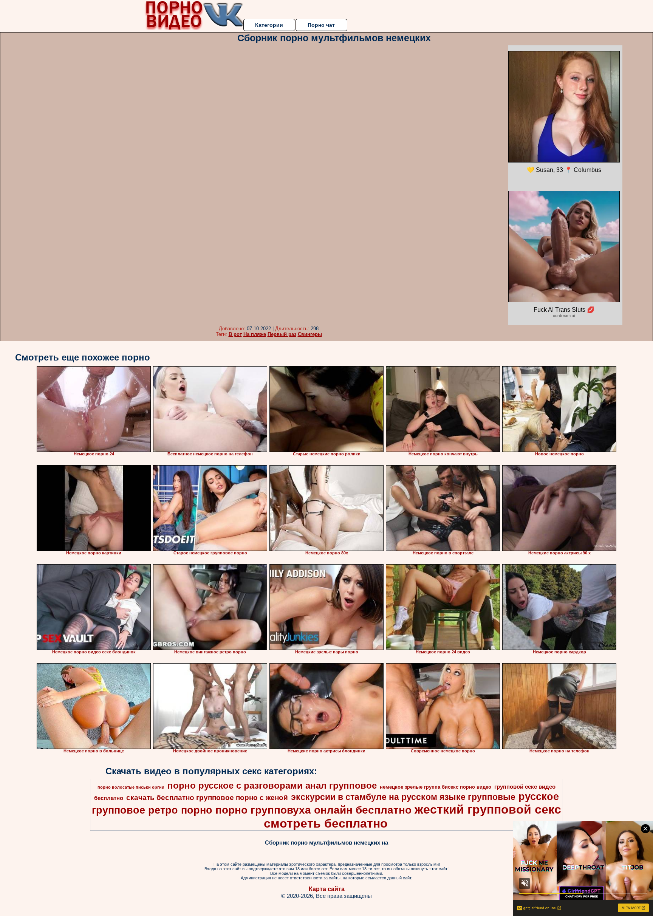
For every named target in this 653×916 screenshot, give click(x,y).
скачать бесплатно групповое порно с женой (207, 798)
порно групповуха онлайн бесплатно (313, 810)
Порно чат (321, 25)
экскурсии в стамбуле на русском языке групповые (403, 797)
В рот (235, 334)
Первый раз (282, 334)
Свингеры (310, 334)
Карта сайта (327, 889)
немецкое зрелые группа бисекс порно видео (435, 787)
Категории (269, 25)
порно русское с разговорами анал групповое (272, 785)
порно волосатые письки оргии (130, 787)
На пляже (254, 334)
